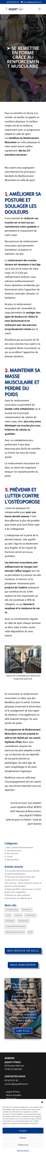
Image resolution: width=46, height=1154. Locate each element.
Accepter (23, 1130)
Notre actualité (13, 1095)
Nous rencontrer (23, 965)
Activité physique (12, 910)
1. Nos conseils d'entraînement (19, 847)
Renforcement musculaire (15, 932)
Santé (30, 932)
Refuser (23, 1137)
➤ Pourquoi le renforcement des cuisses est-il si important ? (23, 988)
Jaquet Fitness (13, 1091)
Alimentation (26, 910)
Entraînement (30, 915)
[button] (42, 1102)
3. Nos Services (11, 853)
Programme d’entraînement (15, 926)
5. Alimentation (12, 859)
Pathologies (10, 921)
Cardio (8, 915)
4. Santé (8, 856)
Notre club (11, 1098)
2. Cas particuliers (13, 850)
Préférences (23, 1144)
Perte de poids (23, 921)
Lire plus (23, 1030)
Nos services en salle (23, 950)
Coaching (18, 915)
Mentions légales (23, 1150)
